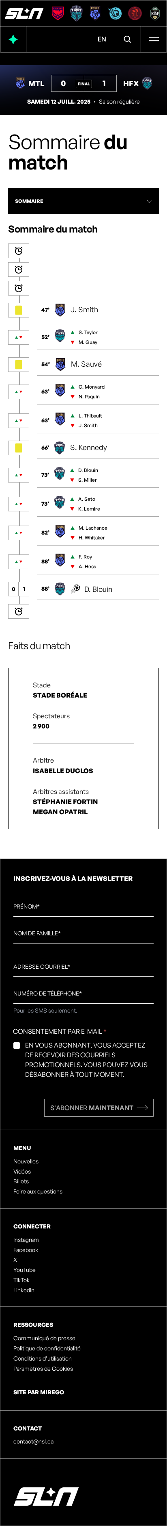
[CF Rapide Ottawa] (114, 13)
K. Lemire (89, 509)
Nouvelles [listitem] (26, 1161)
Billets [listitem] (21, 1181)
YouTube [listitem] (24, 1270)
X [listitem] (15, 1259)
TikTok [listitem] (21, 1280)
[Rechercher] (128, 39)
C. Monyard (92, 387)
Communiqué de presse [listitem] (44, 1338)
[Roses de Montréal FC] (95, 13)
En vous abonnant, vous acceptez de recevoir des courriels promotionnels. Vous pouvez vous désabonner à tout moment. (86, 1059)
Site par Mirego (38, 1392)
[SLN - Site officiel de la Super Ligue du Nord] (24, 13)
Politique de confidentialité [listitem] (47, 1348)
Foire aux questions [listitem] (37, 1191)
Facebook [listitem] (25, 1250)
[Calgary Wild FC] (57, 13)
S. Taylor (88, 332)
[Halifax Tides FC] (76, 13)
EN (102, 39)
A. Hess (87, 566)
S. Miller (87, 480)
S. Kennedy (88, 447)
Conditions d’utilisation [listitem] (42, 1358)
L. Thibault (90, 416)
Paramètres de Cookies (43, 1368)
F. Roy (85, 557)
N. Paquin (89, 396)
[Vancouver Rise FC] (155, 13)
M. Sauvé (86, 363)
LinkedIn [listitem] (23, 1290)
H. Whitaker (92, 538)
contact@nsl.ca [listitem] (33, 1441)
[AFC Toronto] (134, 13)
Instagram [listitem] (26, 1240)
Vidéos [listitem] (22, 1171)
